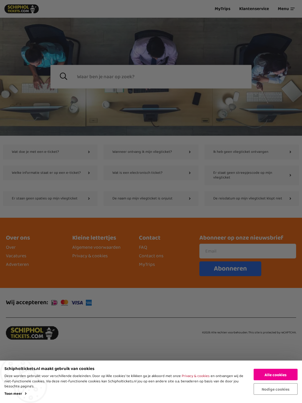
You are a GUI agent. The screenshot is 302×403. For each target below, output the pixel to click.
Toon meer (13, 394)
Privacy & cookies (196, 376)
